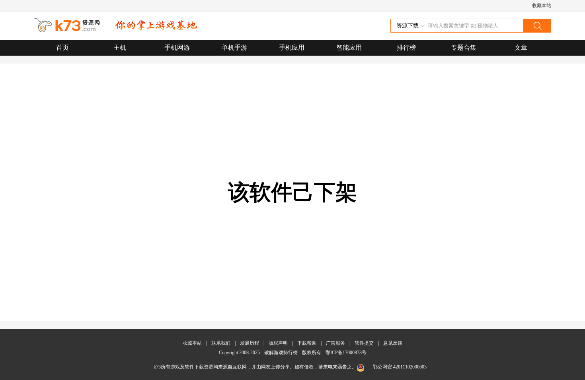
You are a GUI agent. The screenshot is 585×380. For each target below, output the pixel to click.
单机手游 (234, 47)
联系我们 (220, 343)
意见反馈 (392, 343)
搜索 (537, 25)
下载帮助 (306, 343)
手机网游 (177, 47)
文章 (521, 47)
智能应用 (349, 47)
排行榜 (406, 47)
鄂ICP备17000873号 (346, 352)
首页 (62, 47)
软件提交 (364, 343)
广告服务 (335, 343)
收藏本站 (541, 5)
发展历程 (249, 343)
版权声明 (278, 343)
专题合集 (463, 47)
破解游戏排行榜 (281, 352)
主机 (119, 47)
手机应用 (291, 47)
